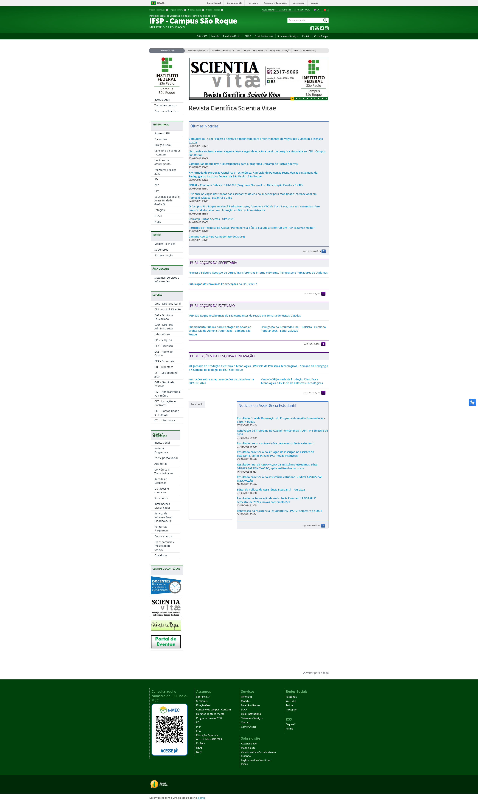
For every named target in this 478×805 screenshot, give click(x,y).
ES (328, 9)
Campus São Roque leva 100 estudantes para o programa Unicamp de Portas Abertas (243, 179)
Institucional (162, 442)
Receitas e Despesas (160, 481)
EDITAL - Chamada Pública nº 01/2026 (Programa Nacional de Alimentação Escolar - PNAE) (245, 201)
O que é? (291, 724)
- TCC (238, 50)
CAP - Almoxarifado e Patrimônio (167, 393)
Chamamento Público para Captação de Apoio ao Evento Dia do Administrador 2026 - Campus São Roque (220, 346)
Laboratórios (162, 334)
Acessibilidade (269, 9)
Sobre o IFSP (162, 133)
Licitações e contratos (161, 490)
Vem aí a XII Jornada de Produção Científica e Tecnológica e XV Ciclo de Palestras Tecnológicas (292, 396)
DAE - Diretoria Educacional (163, 317)
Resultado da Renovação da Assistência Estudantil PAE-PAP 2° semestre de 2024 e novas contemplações (276, 515)
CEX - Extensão (163, 346)
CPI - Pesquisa (163, 340)
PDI (156, 179)
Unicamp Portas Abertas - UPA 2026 (211, 234)
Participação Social (166, 458)
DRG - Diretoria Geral (167, 303)
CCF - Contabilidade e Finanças (166, 412)
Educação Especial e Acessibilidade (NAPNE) (167, 200)
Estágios (159, 210)
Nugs (157, 221)
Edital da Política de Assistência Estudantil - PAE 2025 (271, 505)
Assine (289, 728)
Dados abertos (163, 536)
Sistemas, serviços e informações (166, 279)
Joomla (201, 797)
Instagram (291, 709)
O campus (160, 139)
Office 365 (202, 36)
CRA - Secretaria (164, 361)
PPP (156, 185)
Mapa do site (285, 9)
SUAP (248, 36)
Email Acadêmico (232, 36)
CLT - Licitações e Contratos (165, 403)
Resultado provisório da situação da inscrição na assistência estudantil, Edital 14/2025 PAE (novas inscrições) (275, 469)
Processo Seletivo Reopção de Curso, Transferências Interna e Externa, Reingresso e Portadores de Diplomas (258, 288)
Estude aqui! (162, 99)
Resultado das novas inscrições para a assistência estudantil (275, 459)
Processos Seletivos (166, 111)
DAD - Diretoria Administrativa (163, 326)
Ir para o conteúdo (158, 10)
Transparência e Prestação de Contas (164, 545)
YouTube (291, 701)
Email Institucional (264, 36)
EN (318, 9)
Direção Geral (162, 145)
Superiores (161, 249)
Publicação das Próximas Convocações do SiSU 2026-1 (223, 299)
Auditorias (160, 463)
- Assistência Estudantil (222, 50)
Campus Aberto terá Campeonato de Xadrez (217, 252)
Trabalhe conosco (165, 105)
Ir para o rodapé (214, 10)
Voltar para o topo (317, 673)
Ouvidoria (160, 555)
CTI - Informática (164, 420)
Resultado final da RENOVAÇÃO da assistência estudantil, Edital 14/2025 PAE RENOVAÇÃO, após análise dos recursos (277, 482)
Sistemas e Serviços (287, 36)
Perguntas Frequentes (161, 528)
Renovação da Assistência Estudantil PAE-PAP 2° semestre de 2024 (279, 526)
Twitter (290, 705)
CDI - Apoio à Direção (167, 309)
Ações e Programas (161, 450)
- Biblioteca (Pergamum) (304, 50)
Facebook (197, 420)
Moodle (215, 36)
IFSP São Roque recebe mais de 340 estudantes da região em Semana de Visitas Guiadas (245, 331)
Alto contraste (302, 9)
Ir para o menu (177, 10)
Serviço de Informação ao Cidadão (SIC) (163, 517)
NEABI (158, 216)
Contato (306, 36)
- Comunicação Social (198, 50)
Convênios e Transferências (163, 471)
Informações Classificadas (162, 505)
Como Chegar (321, 36)
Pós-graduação (163, 255)
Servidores (161, 498)
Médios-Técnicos (164, 244)
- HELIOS (246, 50)
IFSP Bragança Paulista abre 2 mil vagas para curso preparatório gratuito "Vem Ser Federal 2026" (252, 116)
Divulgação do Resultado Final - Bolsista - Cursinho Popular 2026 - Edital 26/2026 (293, 344)
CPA (156, 191)
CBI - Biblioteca (163, 367)
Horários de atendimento (162, 162)
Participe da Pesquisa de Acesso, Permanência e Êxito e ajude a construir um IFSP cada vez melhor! (252, 243)
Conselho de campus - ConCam (213, 709)
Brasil (161, 3)
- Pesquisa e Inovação (280, 50)
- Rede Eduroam (259, 50)
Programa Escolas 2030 (209, 718)
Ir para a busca (196, 10)
